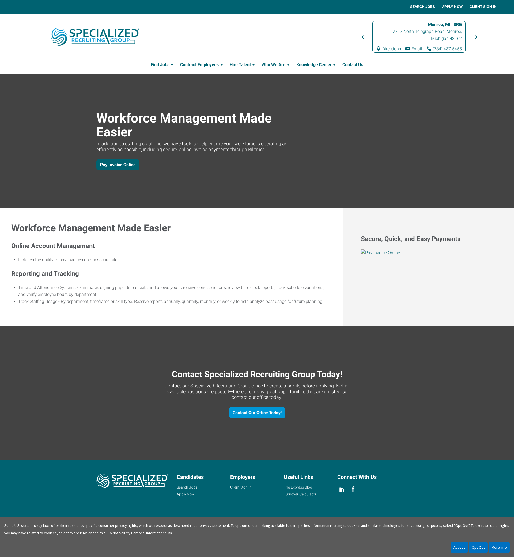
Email (416, 48)
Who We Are (273, 64)
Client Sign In (483, 7)
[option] (419, 37)
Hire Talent (240, 64)
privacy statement (214, 525)
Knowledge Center (314, 64)
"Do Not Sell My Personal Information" (136, 533)
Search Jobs (422, 7)
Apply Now (452, 7)
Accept (459, 547)
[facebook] (353, 489)
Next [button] (475, 37)
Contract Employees (199, 64)
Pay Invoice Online (118, 164)
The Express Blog (298, 487)
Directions (391, 48)
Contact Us (352, 64)
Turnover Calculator (300, 494)
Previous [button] (363, 37)
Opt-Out (478, 547)
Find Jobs (160, 64)
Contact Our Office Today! (257, 412)
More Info (499, 547)
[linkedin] (341, 489)
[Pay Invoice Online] (428, 252)
